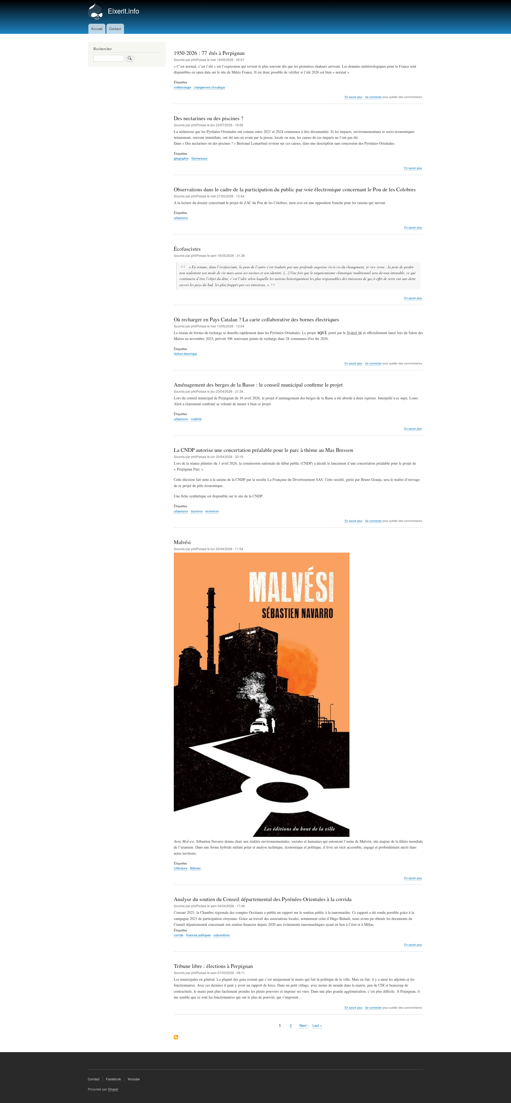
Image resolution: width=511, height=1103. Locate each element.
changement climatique (209, 87)
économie (212, 511)
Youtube (133, 1079)
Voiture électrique (185, 353)
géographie (181, 158)
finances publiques (198, 935)
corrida (178, 935)
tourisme (197, 511)
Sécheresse (199, 158)
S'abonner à (176, 1037)
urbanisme (181, 218)
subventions (222, 935)
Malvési (195, 868)
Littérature (180, 868)
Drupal (113, 1089)
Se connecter (373, 97)
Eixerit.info (123, 10)
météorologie (182, 87)
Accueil (96, 28)
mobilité (196, 419)
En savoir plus (353, 97)
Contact (115, 28)
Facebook (113, 1079)
